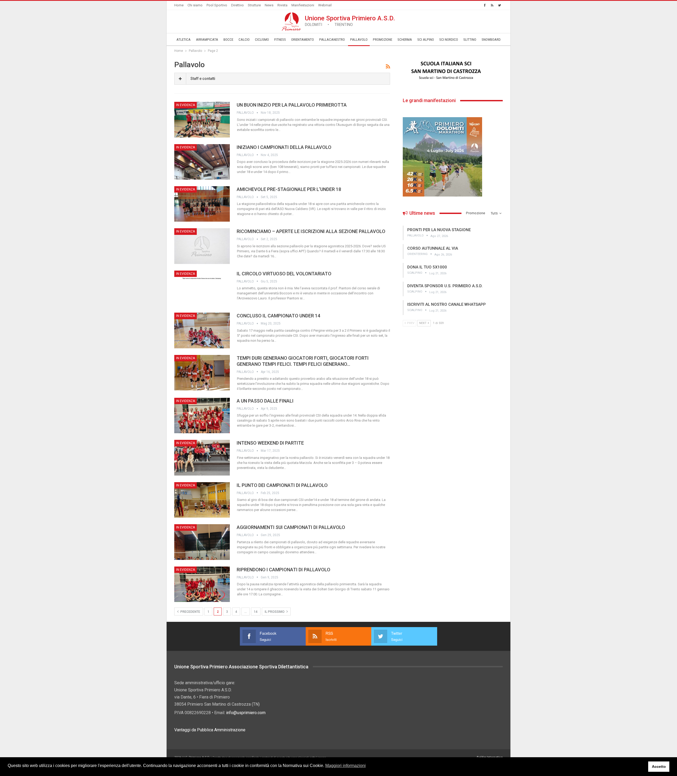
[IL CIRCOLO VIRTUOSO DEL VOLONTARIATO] (202, 288)
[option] (453, 70)
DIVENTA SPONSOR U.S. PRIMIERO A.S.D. (445, 286)
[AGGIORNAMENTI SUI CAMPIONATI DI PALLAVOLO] (202, 542)
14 (256, 612)
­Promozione (382, 40)
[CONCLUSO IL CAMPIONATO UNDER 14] (202, 330)
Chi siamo (195, 5)
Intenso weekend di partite (270, 443)
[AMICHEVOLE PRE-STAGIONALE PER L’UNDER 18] (202, 204)
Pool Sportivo (217, 5)
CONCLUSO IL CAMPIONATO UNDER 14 (278, 315)
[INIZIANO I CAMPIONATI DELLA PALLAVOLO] (202, 162)
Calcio (244, 40)
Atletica (183, 40)
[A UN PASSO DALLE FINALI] (202, 415)
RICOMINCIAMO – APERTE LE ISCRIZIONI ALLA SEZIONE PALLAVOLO (311, 231)
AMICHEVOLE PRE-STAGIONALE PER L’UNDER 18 (289, 189)
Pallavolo (359, 40)
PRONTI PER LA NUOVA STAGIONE (439, 229)
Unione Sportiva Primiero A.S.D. (350, 21)
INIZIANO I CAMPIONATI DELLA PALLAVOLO (284, 147)
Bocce (228, 40)
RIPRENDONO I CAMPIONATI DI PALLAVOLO (283, 569)
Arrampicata (207, 40)
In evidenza (185, 105)
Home (179, 5)
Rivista (282, 5)
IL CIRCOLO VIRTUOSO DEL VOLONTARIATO (284, 273)
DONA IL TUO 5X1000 (427, 267)
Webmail (325, 5)
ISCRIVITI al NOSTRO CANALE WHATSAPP (446, 304)
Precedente (190, 612)
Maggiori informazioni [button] (345, 765)
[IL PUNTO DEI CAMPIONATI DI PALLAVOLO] (202, 500)
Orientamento (302, 40)
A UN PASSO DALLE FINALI (265, 401)
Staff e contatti (202, 78)
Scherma (404, 40)
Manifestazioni (302, 5)
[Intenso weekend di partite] (202, 457)
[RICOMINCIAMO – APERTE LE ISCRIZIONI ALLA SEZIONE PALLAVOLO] (202, 246)
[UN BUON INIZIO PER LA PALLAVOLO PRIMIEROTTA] (202, 119)
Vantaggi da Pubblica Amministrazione (209, 729)
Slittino (469, 40)
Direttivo (237, 5)
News (269, 5)
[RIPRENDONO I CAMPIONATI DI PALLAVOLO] (202, 584)
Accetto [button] (659, 766)
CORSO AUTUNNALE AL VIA (432, 248)
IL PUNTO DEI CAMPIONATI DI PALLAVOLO (282, 485)
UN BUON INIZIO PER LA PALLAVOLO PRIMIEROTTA (292, 105)
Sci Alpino (425, 40)
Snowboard (491, 40)
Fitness (280, 40)
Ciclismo (262, 40)
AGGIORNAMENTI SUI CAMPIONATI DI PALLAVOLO (291, 527)
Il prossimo (275, 612)
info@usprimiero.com (246, 712)
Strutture (254, 5)
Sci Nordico (448, 40)
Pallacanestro (332, 40)
